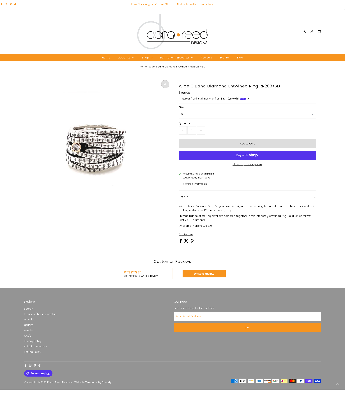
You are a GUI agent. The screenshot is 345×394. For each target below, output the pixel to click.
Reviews (206, 57)
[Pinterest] (11, 4)
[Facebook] (1, 4)
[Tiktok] (15, 4)
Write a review (204, 274)
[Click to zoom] (165, 84)
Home (106, 57)
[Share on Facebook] (181, 242)
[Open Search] (304, 31)
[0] (319, 31)
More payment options (247, 164)
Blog (240, 57)
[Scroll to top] (337, 384)
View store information (195, 184)
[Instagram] (6, 4)
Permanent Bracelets (175, 57)
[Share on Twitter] (186, 242)
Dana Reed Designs (59, 382)
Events (224, 57)
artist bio (29, 319)
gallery (28, 325)
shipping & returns (35, 346)
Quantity (184, 123)
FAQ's (27, 336)
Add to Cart (247, 143)
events (28, 330)
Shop (146, 57)
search (28, 309)
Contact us (186, 234)
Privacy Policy (32, 341)
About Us (125, 57)
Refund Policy (32, 352)
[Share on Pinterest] (192, 242)
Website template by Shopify (92, 382)
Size (181, 107)
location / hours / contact (40, 314)
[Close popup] (337, 339)
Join (247, 327)
